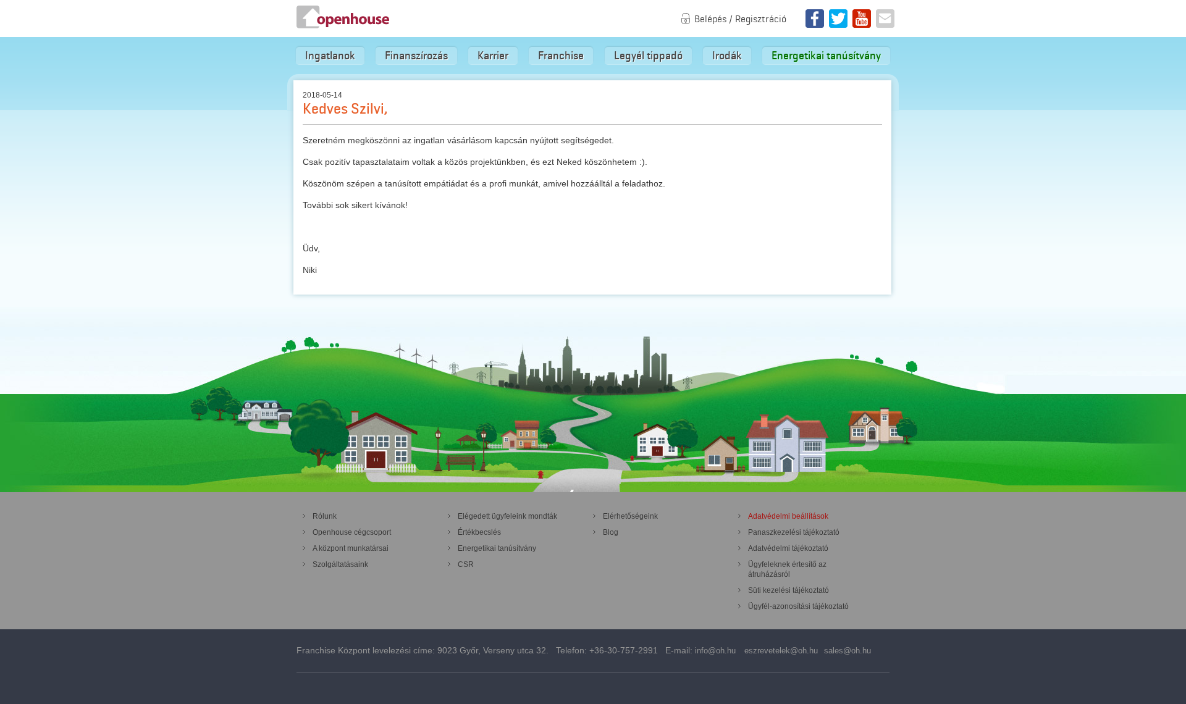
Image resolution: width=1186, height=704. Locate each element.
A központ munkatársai (351, 548)
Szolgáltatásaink (340, 564)
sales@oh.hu (847, 650)
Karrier (492, 55)
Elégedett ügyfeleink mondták (507, 516)
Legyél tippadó (648, 55)
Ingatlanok (330, 55)
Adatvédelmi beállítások (788, 516)
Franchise (561, 55)
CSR (466, 564)
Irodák (727, 55)
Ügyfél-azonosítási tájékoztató (798, 606)
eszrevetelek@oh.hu (781, 650)
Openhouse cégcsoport (352, 532)
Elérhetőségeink (630, 516)
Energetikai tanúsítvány (826, 55)
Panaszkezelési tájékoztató (793, 532)
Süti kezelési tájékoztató (788, 590)
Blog (610, 532)
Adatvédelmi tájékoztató (788, 548)
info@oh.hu (715, 650)
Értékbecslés (479, 532)
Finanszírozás (416, 55)
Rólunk (325, 516)
